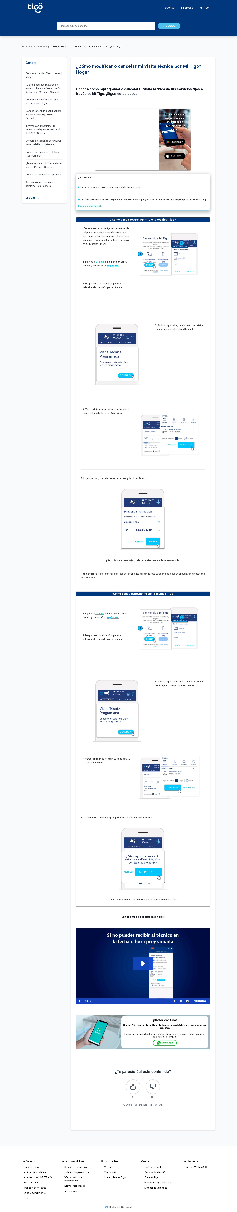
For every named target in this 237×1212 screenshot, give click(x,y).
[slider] (130, 1001)
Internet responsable (75, 1185)
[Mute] (174, 1001)
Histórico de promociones (77, 1172)
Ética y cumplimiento (35, 1193)
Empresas (187, 7)
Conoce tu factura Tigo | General (43, 174)
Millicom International (35, 1172)
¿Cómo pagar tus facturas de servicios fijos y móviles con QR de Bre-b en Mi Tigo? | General (43, 88)
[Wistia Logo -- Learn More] (200, 1001)
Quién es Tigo (31, 1167)
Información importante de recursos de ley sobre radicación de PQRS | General (43, 129)
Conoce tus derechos (75, 1167)
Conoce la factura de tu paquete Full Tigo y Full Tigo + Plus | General (43, 115)
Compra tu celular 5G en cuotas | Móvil (44, 75)
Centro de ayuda (153, 1167)
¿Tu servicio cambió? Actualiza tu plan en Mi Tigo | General (44, 165)
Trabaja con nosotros (35, 1187)
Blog (26, 1198)
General (40, 46)
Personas (168, 7)
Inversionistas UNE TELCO (38, 1177)
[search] (106, 25)
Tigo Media (110, 1172)
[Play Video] (79, 1001)
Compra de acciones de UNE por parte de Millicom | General (43, 142)
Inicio (29, 46)
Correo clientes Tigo (115, 1177)
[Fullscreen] (187, 1001)
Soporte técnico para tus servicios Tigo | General (39, 184)
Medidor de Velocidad (155, 1187)
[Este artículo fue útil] (133, 1086)
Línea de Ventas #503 (196, 1167)
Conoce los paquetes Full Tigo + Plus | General (43, 154)
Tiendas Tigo (151, 1177)
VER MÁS (30, 198)
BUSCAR (171, 25)
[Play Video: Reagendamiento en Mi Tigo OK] (143, 963)
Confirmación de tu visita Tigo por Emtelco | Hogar (42, 101)
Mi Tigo (204, 7)
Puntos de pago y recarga (158, 1182)
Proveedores (70, 1191)
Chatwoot (126, 1207)
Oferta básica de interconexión (73, 1179)
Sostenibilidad (31, 1182)
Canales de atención (155, 1172)
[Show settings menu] (181, 1001)
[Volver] (23, 46)
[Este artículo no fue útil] (153, 1086)
